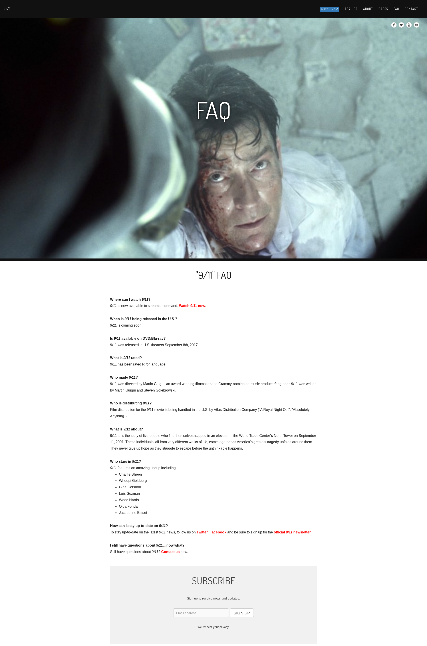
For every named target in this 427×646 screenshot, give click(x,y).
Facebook (217, 532)
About (368, 9)
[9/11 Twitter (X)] (402, 26)
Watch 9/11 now (192, 306)
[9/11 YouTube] (409, 26)
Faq (396, 9)
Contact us (170, 552)
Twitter (202, 532)
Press (383, 9)
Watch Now (329, 9)
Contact (411, 9)
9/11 (8, 8)
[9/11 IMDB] (417, 26)
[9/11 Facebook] (394, 26)
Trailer (351, 9)
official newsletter (292, 532)
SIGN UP (242, 613)
